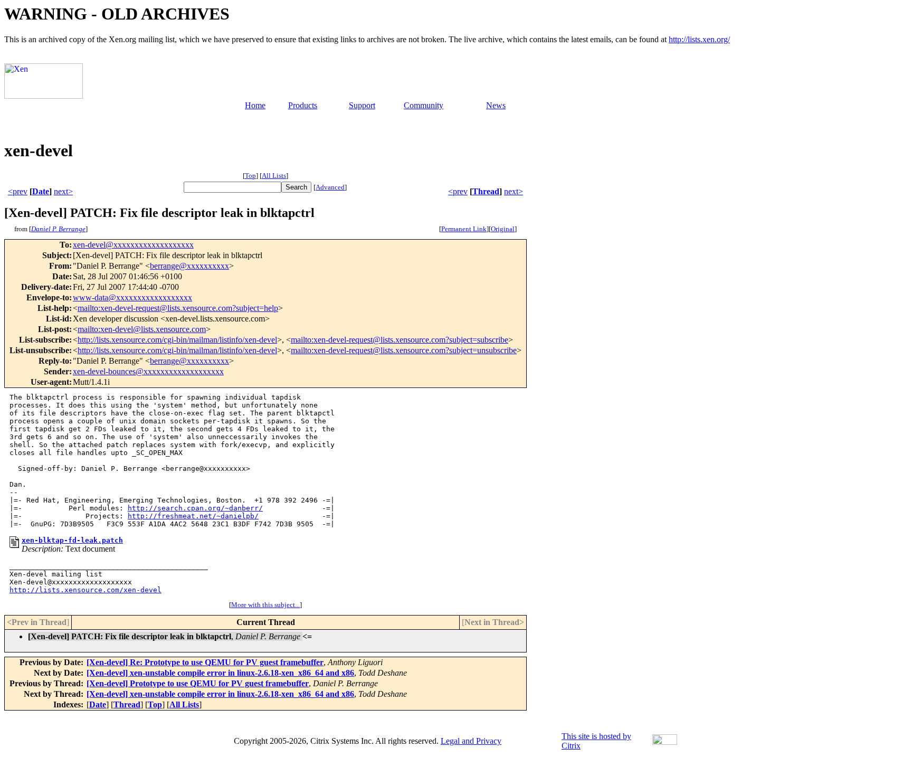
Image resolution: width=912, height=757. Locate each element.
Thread (485, 191)
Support (362, 105)
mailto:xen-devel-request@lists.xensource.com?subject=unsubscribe (404, 350)
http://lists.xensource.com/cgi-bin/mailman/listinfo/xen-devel (177, 339)
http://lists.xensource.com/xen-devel (86, 590)
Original (503, 229)
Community (423, 105)
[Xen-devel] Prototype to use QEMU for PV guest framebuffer (198, 683)
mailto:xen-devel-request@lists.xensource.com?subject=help (178, 308)
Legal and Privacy (471, 740)
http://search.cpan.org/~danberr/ (195, 508)
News (496, 105)
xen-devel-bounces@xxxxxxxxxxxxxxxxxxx (148, 371)
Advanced (330, 187)
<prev (17, 191)
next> (63, 191)
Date (40, 191)
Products (302, 105)
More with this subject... (265, 605)
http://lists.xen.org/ (699, 39)
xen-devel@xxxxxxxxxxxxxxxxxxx (133, 244)
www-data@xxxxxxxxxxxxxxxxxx (132, 297)
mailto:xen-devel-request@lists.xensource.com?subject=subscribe (399, 339)
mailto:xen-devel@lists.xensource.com (142, 329)
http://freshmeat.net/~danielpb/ (193, 516)
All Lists (274, 175)
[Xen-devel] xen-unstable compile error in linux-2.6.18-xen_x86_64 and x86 (220, 672)
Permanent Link (464, 229)
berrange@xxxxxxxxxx (189, 265)
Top (250, 175)
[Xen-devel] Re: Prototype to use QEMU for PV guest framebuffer (205, 662)
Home (255, 105)
